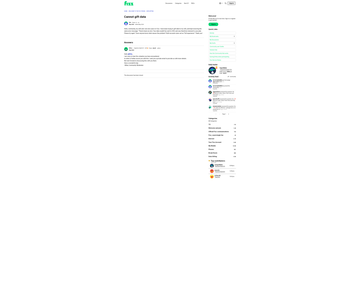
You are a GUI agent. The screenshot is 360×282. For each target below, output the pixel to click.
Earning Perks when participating (219, 56)
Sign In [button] (213, 24)
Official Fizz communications (222, 131)
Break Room (222, 153)
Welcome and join (222, 128)
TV (222, 124)
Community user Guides (217, 46)
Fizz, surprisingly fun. (222, 135)
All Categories (212, 121)
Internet (222, 139)
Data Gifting (222, 156)
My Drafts (222, 43)
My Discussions (214, 40)
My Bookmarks (222, 36)
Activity (212, 33)
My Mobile (222, 146)
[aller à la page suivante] (228, 114)
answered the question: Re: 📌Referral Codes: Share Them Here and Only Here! (223, 93)
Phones (222, 149)
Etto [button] (130, 22)
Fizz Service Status (215, 60)
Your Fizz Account (222, 142)
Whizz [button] (130, 48)
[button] (126, 23)
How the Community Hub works (219, 53)
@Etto (130, 54)
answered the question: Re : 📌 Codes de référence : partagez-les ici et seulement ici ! (224, 108)
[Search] (225, 3)
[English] (128, 3)
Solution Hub (213, 50)
